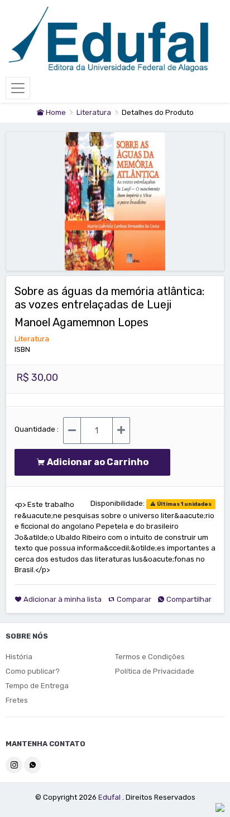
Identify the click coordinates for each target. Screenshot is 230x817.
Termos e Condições (150, 656)
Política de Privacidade (154, 671)
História (19, 656)
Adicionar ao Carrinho (100, 462)
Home (55, 112)
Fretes (17, 700)
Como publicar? (33, 671)
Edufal (110, 797)
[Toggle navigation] (18, 88)
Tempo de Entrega (37, 685)
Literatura (94, 112)
